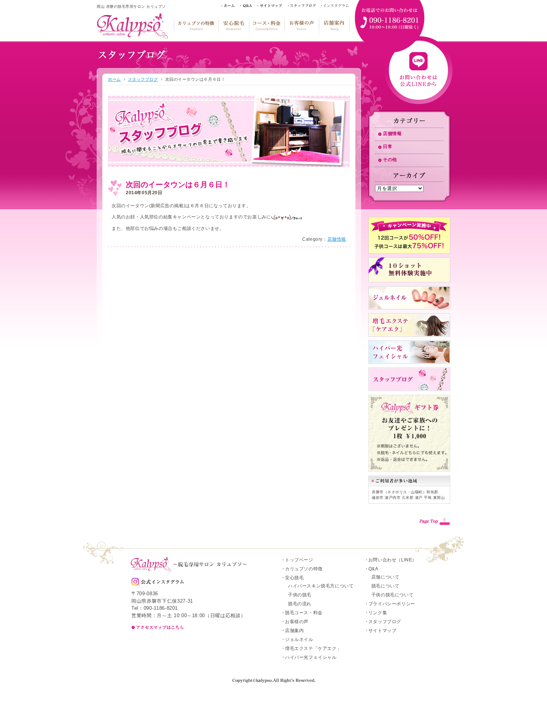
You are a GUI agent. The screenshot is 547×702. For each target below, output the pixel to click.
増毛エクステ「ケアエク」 (313, 648)
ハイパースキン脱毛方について (321, 586)
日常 (387, 146)
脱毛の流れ (299, 603)
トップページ (299, 559)
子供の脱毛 (299, 594)
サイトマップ (382, 630)
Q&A (373, 568)
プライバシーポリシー (391, 603)
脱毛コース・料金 (266, 24)
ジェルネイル (299, 639)
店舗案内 (334, 24)
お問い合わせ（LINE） (392, 559)
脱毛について (385, 586)
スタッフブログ (143, 79)
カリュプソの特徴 (196, 24)
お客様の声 (301, 24)
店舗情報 (336, 239)
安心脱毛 (233, 24)
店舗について (385, 577)
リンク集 (377, 612)
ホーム (114, 79)
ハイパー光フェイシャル (311, 657)
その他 (390, 159)
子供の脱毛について (392, 594)
